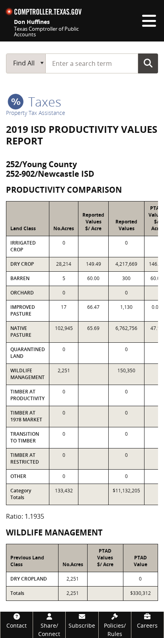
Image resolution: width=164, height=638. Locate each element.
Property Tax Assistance (35, 113)
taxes (43, 101)
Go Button (148, 63)
